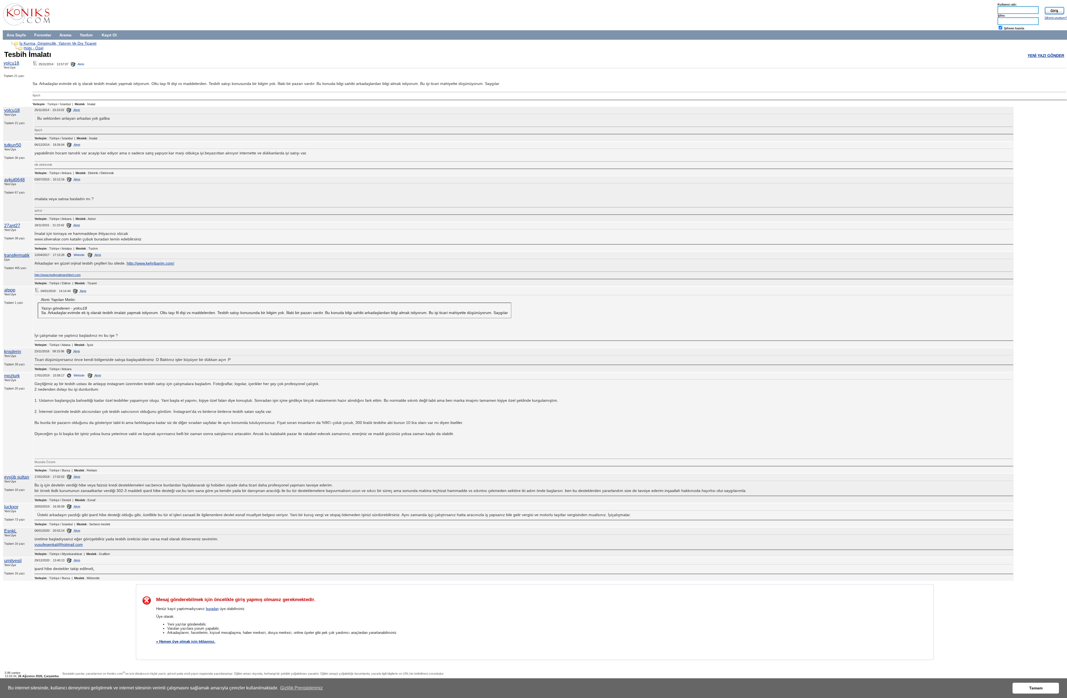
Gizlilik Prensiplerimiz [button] (301, 688)
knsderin (12, 351)
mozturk (12, 375)
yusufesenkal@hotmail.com (58, 544)
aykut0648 (14, 179)
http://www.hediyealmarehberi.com (57, 275)
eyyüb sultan (16, 477)
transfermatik (16, 255)
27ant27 (12, 225)
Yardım (86, 35)
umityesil (13, 560)
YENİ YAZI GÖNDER (1046, 55)
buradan (212, 609)
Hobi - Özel (33, 48)
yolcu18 (11, 63)
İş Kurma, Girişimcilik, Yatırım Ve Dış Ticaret (57, 43)
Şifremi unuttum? (1055, 17)
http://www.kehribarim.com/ (150, 263)
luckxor (11, 506)
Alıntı (80, 64)
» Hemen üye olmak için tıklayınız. (185, 641)
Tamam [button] (1036, 688)
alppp (9, 290)
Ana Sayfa (16, 35)
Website (78, 255)
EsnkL (10, 531)
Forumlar (42, 35)
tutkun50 (12, 145)
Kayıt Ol (109, 35)
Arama (65, 35)
